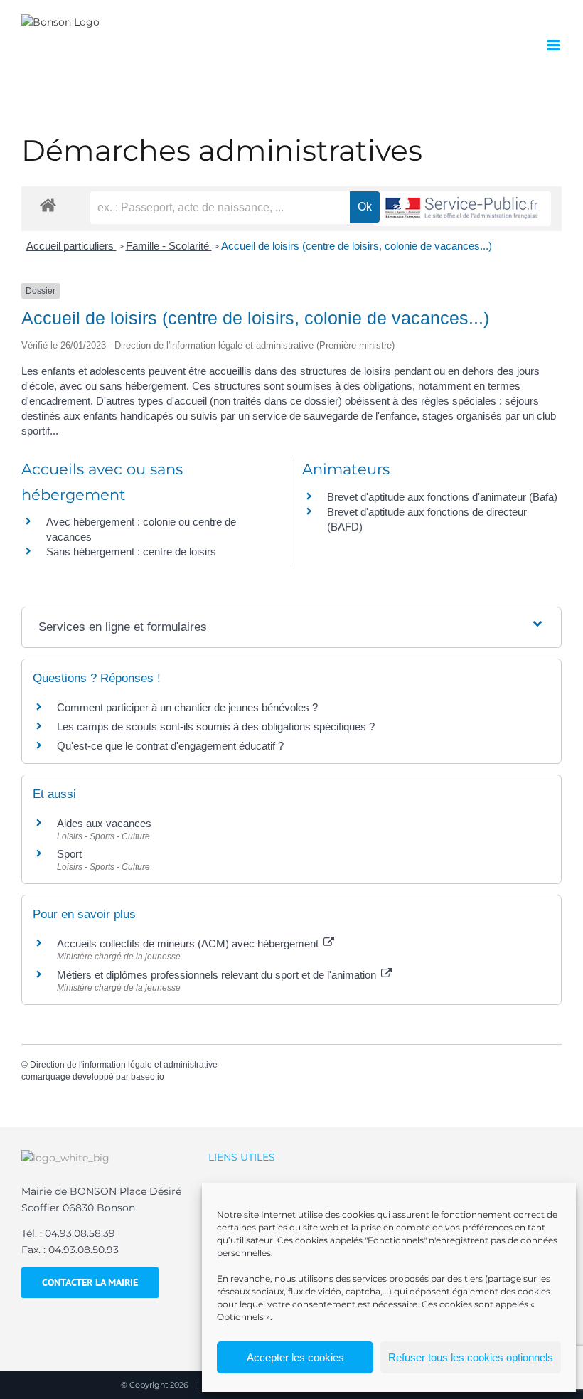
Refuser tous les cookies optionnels (470, 1357)
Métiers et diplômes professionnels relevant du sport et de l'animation (218, 975)
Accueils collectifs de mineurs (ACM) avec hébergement (189, 943)
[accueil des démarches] (48, 204)
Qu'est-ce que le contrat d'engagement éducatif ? (170, 746)
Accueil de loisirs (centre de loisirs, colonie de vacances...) (356, 246)
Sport (69, 854)
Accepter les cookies (295, 1357)
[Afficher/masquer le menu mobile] (554, 45)
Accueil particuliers (71, 246)
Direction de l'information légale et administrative (124, 1065)
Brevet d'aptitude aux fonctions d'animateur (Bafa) (442, 497)
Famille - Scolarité (169, 246)
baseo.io (147, 1077)
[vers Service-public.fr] (462, 208)
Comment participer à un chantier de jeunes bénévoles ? (187, 707)
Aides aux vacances (104, 823)
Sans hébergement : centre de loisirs (131, 552)
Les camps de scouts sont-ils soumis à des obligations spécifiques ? (216, 726)
